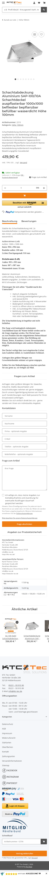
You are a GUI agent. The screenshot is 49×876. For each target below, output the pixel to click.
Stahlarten (6, 742)
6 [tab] (28, 79)
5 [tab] (26, 79)
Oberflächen (7, 747)
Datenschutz (7, 724)
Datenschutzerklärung (24, 513)
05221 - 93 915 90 (16, 685)
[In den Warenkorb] (4, 28)
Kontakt (5, 751)
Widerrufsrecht (8, 738)
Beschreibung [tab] (9, 221)
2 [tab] (18, 79)
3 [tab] (20, 79)
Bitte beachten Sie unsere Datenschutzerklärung (19, 518)
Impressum (7, 733)
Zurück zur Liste (10, 20)
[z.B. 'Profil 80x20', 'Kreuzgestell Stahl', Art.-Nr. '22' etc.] (44, 9)
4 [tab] (23, 79)
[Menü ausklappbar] (3, 1)
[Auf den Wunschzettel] (41, 34)
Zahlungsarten (8, 756)
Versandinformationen (12, 761)
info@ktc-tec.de (15, 691)
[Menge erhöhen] (44, 188)
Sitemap (5, 765)
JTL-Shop (29, 867)
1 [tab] (15, 79)
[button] (34, 2)
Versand (23, 162)
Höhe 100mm (17, 125)
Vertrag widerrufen (24, 853)
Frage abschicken (24, 524)
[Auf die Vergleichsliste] (35, 34)
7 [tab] (31, 79)
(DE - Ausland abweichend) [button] (13, 176)
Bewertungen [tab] (28, 221)
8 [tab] (33, 79)
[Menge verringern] (5, 188)
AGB (4, 728)
